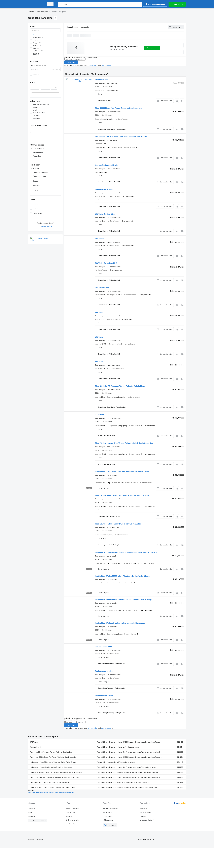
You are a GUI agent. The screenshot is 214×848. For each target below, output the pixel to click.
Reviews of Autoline (72, 820)
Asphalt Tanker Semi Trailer (106, 165)
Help (30, 812)
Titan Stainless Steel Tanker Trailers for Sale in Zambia (118, 524)
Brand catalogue (71, 824)
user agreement (106, 65)
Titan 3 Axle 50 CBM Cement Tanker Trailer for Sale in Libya (120, 386)
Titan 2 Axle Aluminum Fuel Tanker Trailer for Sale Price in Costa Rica (124, 443)
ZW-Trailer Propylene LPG (106, 263)
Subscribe (71, 62)
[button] (177, 101)
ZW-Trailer (99, 239)
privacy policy (93, 65)
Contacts (31, 816)
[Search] (60, 4)
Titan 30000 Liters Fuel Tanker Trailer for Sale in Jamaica (118, 108)
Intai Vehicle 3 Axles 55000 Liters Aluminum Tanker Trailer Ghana (122, 576)
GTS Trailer (99, 415)
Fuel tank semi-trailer (104, 189)
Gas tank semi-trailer (103, 647)
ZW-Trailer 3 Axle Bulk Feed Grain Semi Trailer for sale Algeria (121, 137)
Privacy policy (70, 812)
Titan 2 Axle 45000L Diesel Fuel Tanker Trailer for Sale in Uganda (122, 495)
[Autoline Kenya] (36, 4)
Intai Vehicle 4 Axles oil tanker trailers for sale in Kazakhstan (120, 623)
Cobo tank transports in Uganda (39, 792)
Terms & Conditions (72, 809)
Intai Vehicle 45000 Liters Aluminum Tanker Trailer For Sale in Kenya (123, 599)
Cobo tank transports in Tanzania (62, 792)
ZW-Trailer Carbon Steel (105, 214)
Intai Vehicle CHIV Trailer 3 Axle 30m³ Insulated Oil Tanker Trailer (122, 472)
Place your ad (152, 48)
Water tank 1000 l (102, 80)
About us (31, 809)
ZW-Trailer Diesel (102, 288)
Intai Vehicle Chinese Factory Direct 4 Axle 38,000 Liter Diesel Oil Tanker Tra (126, 552)
